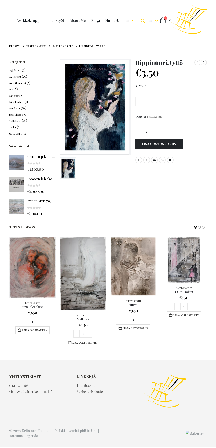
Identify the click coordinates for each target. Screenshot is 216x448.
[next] (204, 62)
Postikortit (14, 108)
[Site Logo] (189, 20)
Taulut (12, 127)
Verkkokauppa (29, 20)
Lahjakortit (14, 95)
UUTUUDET (15, 133)
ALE (11, 89)
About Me (78, 20)
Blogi (95, 20)
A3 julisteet (15, 70)
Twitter (146, 160)
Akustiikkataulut (17, 83)
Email (170, 160)
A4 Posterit (15, 76)
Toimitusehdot (88, 385)
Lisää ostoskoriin (159, 144)
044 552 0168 (19, 385)
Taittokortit (154, 116)
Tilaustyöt (55, 20)
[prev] (197, 62)
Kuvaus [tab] (140, 86)
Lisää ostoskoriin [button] (34, 330)
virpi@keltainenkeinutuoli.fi (31, 391)
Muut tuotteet (16, 102)
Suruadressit (16, 114)
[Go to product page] (16, 162)
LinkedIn (154, 160)
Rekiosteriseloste (90, 391)
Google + (162, 160)
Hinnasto (113, 20)
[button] (143, 20)
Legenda (31, 435)
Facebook (138, 160)
